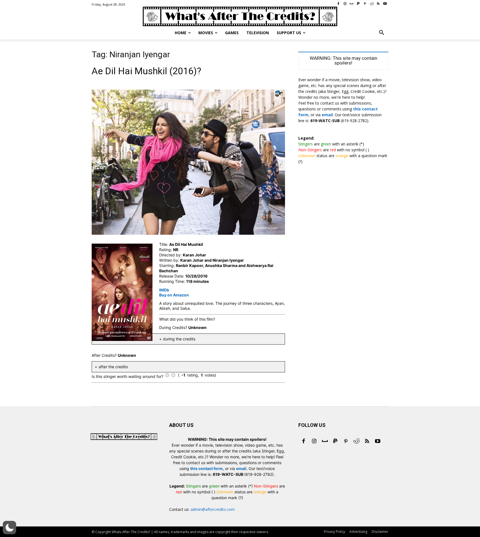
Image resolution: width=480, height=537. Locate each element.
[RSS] (367, 441)
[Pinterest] (346, 441)
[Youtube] (377, 441)
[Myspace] (324, 441)
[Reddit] (356, 441)
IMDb (164, 290)
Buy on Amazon (174, 295)
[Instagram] (314, 441)
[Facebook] (303, 441)
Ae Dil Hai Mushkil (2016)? (146, 70)
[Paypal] (335, 441)
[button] (381, 32)
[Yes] (167, 375)
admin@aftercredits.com (213, 509)
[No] (173, 375)
